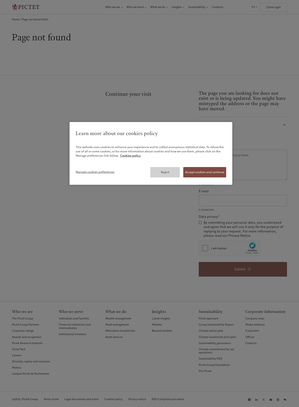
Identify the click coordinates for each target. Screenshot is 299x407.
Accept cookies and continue (204, 172)
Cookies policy (130, 156)
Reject (165, 172)
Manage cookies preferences (95, 172)
